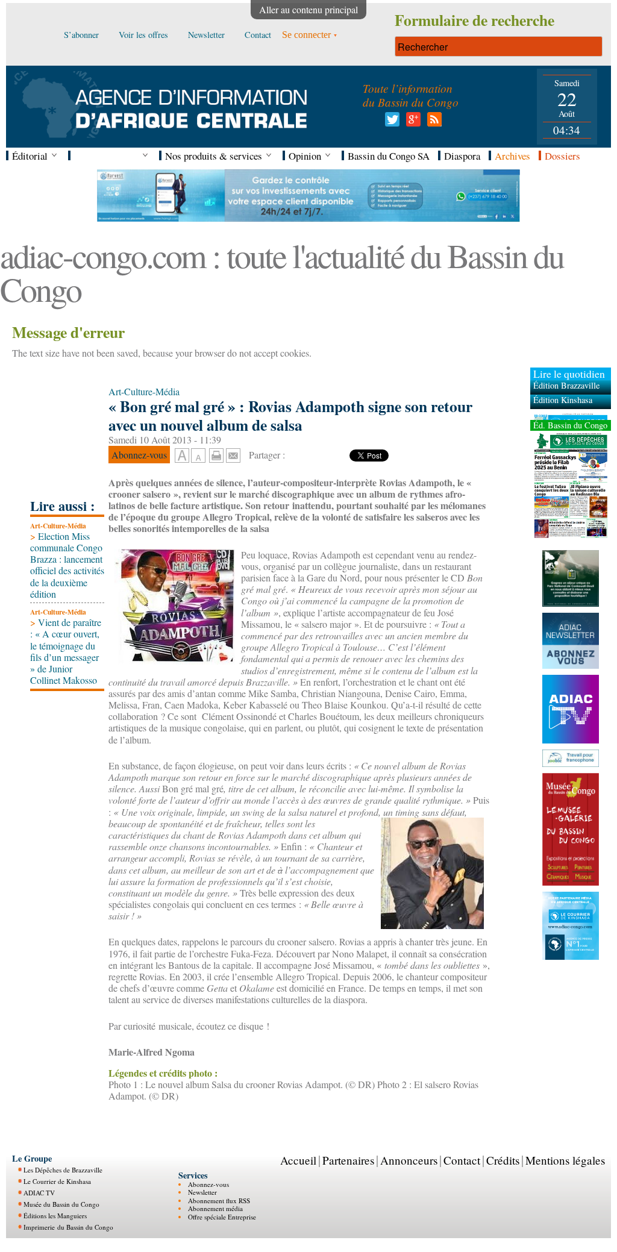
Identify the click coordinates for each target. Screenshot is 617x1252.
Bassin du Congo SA (389, 156)
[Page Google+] (411, 123)
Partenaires (348, 1160)
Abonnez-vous (208, 1184)
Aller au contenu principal (308, 9)
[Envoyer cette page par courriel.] (233, 454)
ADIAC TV (39, 1192)
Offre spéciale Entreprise (222, 1216)
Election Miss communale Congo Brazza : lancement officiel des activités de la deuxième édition (67, 565)
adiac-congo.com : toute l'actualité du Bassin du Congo (281, 272)
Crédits (502, 1160)
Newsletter (202, 1192)
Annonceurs (408, 1160)
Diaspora (462, 156)
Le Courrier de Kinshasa (57, 1181)
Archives (512, 156)
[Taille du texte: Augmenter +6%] (182, 456)
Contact (461, 1160)
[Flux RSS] (432, 123)
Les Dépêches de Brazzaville (62, 1169)
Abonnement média (215, 1208)
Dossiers (562, 156)
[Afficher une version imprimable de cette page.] (216, 454)
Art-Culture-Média (58, 526)
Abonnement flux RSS (219, 1200)
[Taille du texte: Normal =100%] (198, 456)
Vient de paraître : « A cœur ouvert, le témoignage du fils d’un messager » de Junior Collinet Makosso (65, 651)
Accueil (298, 1160)
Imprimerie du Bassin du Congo (68, 1227)
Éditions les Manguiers (55, 1215)
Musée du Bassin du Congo (61, 1204)
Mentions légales (565, 1160)
